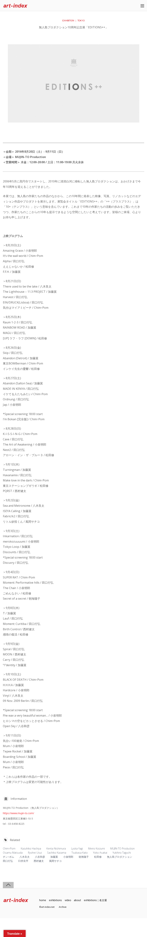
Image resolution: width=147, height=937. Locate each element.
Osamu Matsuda (13, 852)
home (42, 900)
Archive (63, 906)
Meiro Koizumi (96, 848)
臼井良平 (23, 861)
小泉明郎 (68, 856)
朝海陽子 (84, 856)
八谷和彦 (40, 856)
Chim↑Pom (9, 848)
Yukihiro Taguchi (122, 852)
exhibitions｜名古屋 (95, 900)
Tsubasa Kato (80, 852)
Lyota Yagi (77, 848)
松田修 (98, 856)
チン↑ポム (8, 856)
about (77, 900)
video (68, 900)
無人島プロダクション (119, 856)
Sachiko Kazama (56, 852)
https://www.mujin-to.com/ (18, 813)
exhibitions (55, 900)
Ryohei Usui (35, 852)
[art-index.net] (15, 6)
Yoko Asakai (100, 852)
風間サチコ (55, 861)
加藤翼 (54, 856)
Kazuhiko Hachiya (31, 848)
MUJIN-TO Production (122, 848)
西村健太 (39, 861)
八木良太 (25, 856)
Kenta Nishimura (56, 848)
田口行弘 (8, 861)
